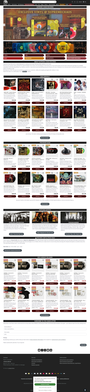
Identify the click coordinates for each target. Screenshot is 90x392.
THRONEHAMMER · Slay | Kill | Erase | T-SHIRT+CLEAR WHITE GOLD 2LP (9, 301)
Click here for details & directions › (12, 250)
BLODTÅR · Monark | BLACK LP (8, 159)
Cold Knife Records (74, 58)
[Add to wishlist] (15, 79)
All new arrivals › (45, 138)
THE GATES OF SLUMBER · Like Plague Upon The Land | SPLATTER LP (24, 159)
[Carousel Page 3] (29, 40)
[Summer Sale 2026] (45, 47)
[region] (45, 25)
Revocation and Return (37, 361)
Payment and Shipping (37, 359)
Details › (10, 102)
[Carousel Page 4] (40, 40)
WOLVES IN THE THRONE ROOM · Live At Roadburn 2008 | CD (9, 120)
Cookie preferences (64, 378)
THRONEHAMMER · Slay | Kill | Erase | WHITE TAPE (66, 301)
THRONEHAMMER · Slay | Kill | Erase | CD (80, 301)
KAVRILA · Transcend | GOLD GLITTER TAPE (51, 273)
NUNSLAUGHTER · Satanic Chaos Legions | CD (24, 93)
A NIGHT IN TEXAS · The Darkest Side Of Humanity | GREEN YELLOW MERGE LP (80, 159)
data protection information (36, 339)
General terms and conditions (67, 359)
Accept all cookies (45, 384)
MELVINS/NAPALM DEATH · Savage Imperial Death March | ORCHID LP (66, 93)
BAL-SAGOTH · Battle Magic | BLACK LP (36, 186)
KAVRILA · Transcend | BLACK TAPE (37, 273)
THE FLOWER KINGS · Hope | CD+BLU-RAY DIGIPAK (80, 186)
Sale (5, 58)
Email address (8, 326)
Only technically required (45, 387)
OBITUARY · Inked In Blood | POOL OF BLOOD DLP (10, 93)
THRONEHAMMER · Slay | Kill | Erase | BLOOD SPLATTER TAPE (51, 301)
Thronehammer (73, 222)
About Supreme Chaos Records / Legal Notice (70, 363)
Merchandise (71, 55)
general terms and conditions (59, 339)
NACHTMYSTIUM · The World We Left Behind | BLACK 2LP (9, 186)
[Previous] (4, 25)
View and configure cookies (45, 390)
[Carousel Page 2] (19, 40)
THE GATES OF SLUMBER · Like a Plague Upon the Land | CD (24, 120)
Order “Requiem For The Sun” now (45, 232)
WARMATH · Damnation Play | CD (51, 120)
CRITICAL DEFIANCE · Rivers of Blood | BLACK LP (38, 159)
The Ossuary (45, 222)
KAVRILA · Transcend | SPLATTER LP (79, 273)
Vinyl (6, 55)
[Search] (55, 2)
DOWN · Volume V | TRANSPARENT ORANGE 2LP (51, 186)
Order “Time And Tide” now (16, 234)
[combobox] (43, 2)
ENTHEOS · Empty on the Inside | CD (65, 159)
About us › (24, 71)
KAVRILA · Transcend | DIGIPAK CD (9, 273)
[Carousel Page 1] (8, 40)
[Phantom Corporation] (16, 216)
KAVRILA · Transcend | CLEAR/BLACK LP (65, 273)
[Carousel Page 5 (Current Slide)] (50, 40)
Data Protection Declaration (66, 361)
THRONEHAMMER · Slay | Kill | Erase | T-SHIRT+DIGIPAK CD (23, 301)
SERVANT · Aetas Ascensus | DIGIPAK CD (24, 186)
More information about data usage (42, 381)
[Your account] (75, 2)
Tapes (48, 55)
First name (6, 332)
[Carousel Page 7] (71, 40)
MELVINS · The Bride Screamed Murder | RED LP (51, 93)
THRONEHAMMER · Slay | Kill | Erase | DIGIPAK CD (37, 301)
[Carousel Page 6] (61, 40)
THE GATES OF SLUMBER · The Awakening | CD (38, 120)
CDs (26, 55)
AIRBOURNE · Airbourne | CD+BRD (52, 159)
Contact (33, 363)
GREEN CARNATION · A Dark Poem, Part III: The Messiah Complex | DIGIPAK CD (65, 186)
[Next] (86, 25)
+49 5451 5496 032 (7, 361)
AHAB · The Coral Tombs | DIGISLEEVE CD (38, 93)
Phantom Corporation (16, 222)
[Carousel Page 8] (81, 40)
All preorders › (45, 204)
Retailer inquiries (35, 365)
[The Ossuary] (45, 216)
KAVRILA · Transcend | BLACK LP (23, 273)
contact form (11, 368)
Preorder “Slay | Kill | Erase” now (73, 234)
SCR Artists (50, 58)
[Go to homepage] (5, 2)
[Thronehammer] (73, 216)
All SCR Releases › (45, 315)
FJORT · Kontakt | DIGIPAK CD (80, 93)
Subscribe (83, 345)
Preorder (28, 58)
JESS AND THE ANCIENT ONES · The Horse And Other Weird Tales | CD (79, 120)
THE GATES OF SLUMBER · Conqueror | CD (66, 120)
